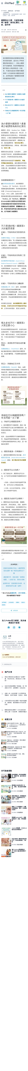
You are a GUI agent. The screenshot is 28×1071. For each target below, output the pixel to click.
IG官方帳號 (21, 593)
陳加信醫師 (14, 743)
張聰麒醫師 (20, 812)
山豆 (5, 29)
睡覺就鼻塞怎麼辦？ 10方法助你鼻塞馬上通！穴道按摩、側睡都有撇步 (16, 711)
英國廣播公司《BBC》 (8, 287)
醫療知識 (10, 10)
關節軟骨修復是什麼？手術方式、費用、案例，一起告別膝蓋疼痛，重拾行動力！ (16, 733)
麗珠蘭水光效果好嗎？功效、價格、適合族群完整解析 (16, 754)
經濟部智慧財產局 (9, 184)
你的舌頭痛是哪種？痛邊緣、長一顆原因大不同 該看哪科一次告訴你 (16, 687)
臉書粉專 (13, 593)
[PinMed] (9, 3)
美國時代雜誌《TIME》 (8, 238)
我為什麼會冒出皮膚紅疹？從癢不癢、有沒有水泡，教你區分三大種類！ (15, 678)
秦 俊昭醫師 (14, 728)
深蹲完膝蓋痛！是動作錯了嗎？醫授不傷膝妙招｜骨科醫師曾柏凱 (16, 747)
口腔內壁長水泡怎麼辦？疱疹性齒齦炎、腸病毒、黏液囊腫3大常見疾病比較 (16, 702)
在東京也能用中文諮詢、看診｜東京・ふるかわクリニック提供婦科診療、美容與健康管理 (16, 725)
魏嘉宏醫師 (20, 844)
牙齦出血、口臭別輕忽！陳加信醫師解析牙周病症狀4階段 (16, 740)
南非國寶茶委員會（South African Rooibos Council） (13, 457)
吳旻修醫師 (14, 757)
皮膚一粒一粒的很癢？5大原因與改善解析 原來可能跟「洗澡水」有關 (16, 694)
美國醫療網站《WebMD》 (9, 367)
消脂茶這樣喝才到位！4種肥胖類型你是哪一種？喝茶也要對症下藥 (14, 570)
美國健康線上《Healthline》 (10, 349)
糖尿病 (3, 605)
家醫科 (17, 602)
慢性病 (23, 602)
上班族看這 (6, 12)
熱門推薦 (17, 10)
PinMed (4, 10)
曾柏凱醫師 (14, 736)
